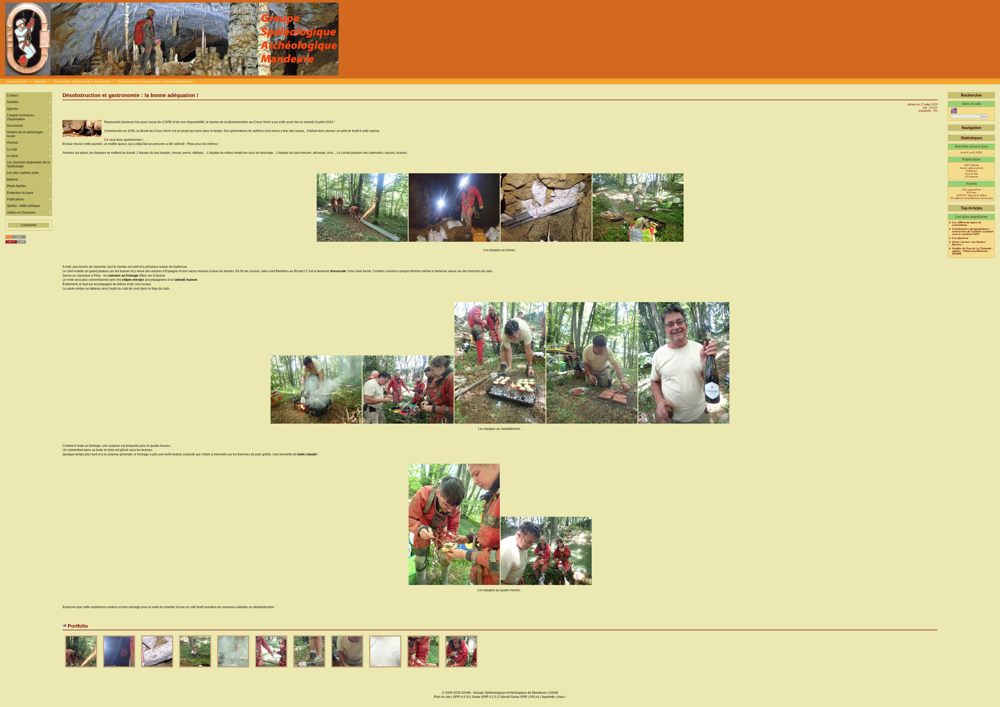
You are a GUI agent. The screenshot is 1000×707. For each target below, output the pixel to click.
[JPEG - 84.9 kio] (158, 669)
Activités (40, 82)
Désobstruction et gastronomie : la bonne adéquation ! (155, 82)
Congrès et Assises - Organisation (21, 117)
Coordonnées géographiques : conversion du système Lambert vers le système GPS (972, 231)
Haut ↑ (561, 697)
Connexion (28, 225)
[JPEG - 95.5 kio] (234, 669)
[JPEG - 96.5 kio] (348, 669)
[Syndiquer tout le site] (15, 237)
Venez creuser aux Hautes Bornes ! (968, 243)
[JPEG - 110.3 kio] (82, 669)
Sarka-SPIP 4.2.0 (484, 697)
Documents (15, 126)
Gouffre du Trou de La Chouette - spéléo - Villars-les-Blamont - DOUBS (972, 251)
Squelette (548, 697)
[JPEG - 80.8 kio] (386, 669)
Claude (933, 107)
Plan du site (442, 697)
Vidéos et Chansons (21, 212)
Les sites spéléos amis (23, 173)
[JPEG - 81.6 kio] (424, 669)
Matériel (12, 179)
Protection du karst (20, 193)
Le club (12, 149)
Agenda (12, 109)
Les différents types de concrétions (966, 223)
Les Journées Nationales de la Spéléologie (28, 164)
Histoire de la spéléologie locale (25, 134)
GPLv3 (534, 697)
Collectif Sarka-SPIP (512, 697)
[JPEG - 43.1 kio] (120, 669)
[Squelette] (15, 242)
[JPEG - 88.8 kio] (461, 669)
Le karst (12, 156)
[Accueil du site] (172, 39)
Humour (12, 142)
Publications (15, 199)
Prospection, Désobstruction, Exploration (82, 82)
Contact (12, 95)
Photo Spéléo (16, 186)
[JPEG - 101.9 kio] (310, 669)
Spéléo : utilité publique (23, 206)
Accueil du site (17, 82)
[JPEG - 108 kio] (196, 669)
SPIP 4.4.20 (461, 697)
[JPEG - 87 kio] (272, 669)
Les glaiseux (960, 238)
